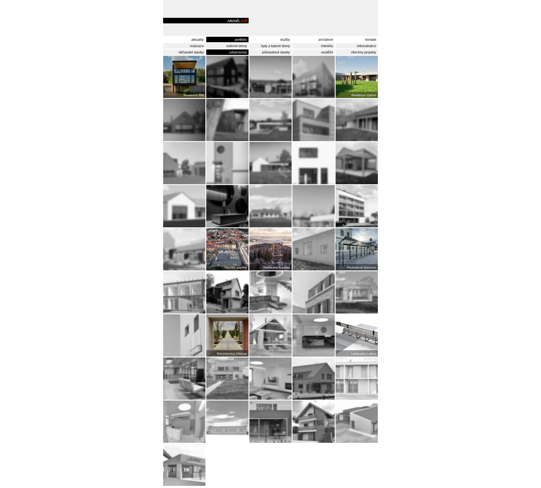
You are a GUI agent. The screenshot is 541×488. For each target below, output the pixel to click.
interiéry (328, 46)
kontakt (371, 39)
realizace (197, 46)
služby (286, 39)
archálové (326, 39)
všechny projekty (364, 52)
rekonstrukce (367, 46)
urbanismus (239, 52)
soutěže (328, 52)
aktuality (198, 39)
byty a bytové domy (276, 46)
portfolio (242, 39)
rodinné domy (237, 46)
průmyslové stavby (277, 52)
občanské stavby (192, 52)
